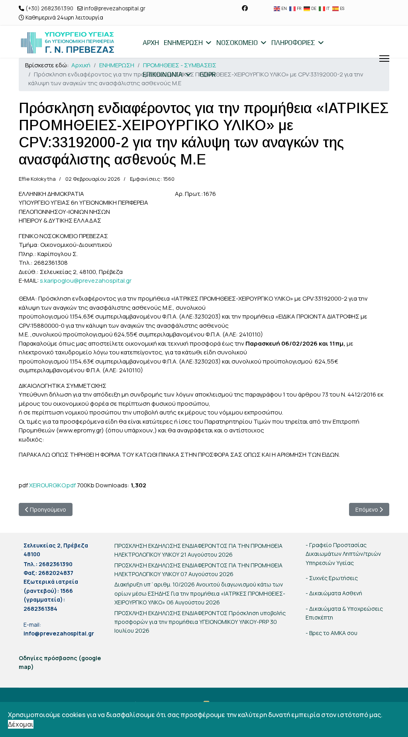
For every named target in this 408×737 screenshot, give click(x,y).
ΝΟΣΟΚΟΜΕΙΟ (237, 43)
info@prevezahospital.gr (114, 8)
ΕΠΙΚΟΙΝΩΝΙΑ (162, 74)
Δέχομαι (20, 724)
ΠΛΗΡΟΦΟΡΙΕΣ (293, 43)
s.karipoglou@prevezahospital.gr (85, 280)
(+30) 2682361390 (49, 8)
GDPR (208, 74)
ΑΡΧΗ (151, 43)
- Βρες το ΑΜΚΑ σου (331, 633)
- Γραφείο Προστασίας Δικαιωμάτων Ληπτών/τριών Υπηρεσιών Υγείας (343, 554)
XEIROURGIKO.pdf (52, 485)
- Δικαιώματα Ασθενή (334, 593)
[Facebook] (245, 8)
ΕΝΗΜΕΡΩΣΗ (183, 43)
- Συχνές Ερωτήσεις (332, 578)
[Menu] (384, 58)
